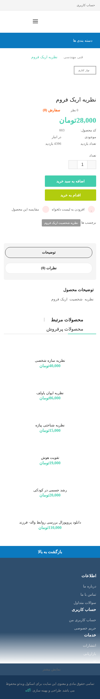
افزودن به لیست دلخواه (68, 209)
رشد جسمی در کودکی (50, 490)
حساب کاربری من (82, 620)
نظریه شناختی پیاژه (50, 425)
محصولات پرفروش (64, 329)
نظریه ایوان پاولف (50, 393)
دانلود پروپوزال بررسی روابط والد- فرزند (50, 522)
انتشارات (89, 645)
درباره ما (89, 586)
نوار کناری (83, 70)
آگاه (28, 690)
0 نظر (74, 110)
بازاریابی (89, 654)
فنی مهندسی (73, 57)
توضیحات (49, 252)
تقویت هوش (50, 458)
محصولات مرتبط (67, 319)
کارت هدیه (88, 662)
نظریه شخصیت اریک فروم (61, 223)
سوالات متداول (85, 603)
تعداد (92, 155)
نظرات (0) (49, 268)
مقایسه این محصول (26, 209)
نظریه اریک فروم (44, 57)
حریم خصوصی (85, 628)
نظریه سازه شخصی (50, 361)
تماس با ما (88, 594)
